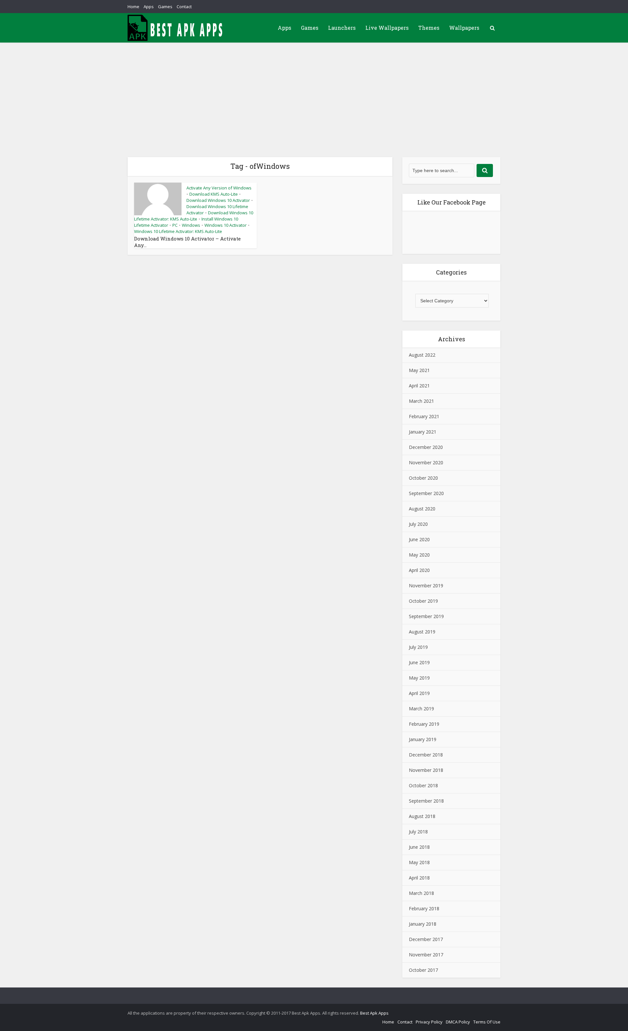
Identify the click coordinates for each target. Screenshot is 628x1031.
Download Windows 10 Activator (218, 200)
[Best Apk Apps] (177, 28)
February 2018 (424, 908)
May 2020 (419, 555)
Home (133, 6)
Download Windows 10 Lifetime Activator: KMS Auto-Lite (193, 216)
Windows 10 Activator (225, 225)
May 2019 (419, 678)
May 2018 (419, 862)
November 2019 (426, 585)
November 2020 (426, 462)
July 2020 (418, 524)
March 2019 (421, 708)
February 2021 (424, 416)
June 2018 (419, 847)
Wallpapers (464, 27)
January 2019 (422, 739)
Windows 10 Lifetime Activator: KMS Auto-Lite (178, 231)
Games (165, 6)
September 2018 (426, 801)
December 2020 (426, 447)
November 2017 (426, 954)
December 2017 (426, 939)
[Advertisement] (314, 91)
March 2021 (421, 401)
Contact (184, 6)
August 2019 (422, 632)
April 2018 (419, 878)
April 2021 (419, 385)
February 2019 (424, 724)
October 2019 (423, 601)
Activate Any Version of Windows (219, 188)
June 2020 (419, 539)
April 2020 (419, 570)
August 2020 (422, 509)
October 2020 (423, 478)
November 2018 (426, 770)
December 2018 (426, 755)
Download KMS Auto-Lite (213, 194)
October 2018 (423, 785)
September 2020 (426, 493)
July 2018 (418, 831)
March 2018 (421, 893)
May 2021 (419, 370)
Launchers (342, 27)
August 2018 (422, 816)
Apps (149, 6)
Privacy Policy (429, 1022)
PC (175, 225)
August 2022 (422, 355)
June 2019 (419, 662)
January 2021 (422, 432)
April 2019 (419, 693)
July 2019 (418, 647)
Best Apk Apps (374, 1013)
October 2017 (423, 970)
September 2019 (426, 616)
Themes (428, 27)
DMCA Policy (458, 1022)
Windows (191, 225)
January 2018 (422, 924)
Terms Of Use (486, 1022)
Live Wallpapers (387, 27)
